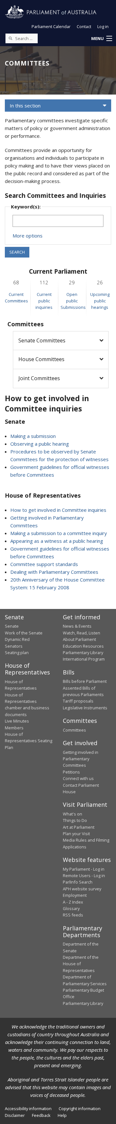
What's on (72, 814)
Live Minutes (17, 721)
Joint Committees (39, 378)
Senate (12, 626)
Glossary (71, 908)
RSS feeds (73, 915)
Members (14, 728)
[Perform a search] (10, 38)
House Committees (41, 359)
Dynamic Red (17, 639)
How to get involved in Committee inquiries (58, 510)
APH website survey (82, 889)
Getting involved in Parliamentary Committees (80, 758)
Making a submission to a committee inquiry (58, 533)
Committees (74, 730)
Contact (84, 26)
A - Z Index (73, 902)
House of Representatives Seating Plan (28, 740)
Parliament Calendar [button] (51, 26)
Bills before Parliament (85, 681)
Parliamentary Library (83, 652)
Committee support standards (44, 564)
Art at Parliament (78, 827)
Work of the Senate (24, 633)
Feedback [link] (41, 1115)
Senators (14, 646)
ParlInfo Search (77, 882)
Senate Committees (41, 340)
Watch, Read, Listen (81, 633)
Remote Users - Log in (84, 875)
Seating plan (17, 652)
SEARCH (17, 252)
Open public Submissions (73, 300)
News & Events (77, 626)
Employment (75, 895)
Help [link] (62, 1115)
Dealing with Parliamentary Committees (54, 572)
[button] (101, 38)
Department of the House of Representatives (81, 963)
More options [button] (28, 235)
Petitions (71, 772)
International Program (84, 659)
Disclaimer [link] (15, 1115)
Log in (103, 26)
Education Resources (83, 646)
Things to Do (75, 820)
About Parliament (79, 639)
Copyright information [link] (80, 1108)
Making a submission (33, 436)
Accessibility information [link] (28, 1108)
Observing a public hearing (39, 443)
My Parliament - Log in (83, 869)
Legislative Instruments (85, 708)
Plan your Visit (76, 833)
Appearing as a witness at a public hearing (56, 541)
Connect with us (78, 778)
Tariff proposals (78, 701)
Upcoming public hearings (100, 300)
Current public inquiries (44, 300)
